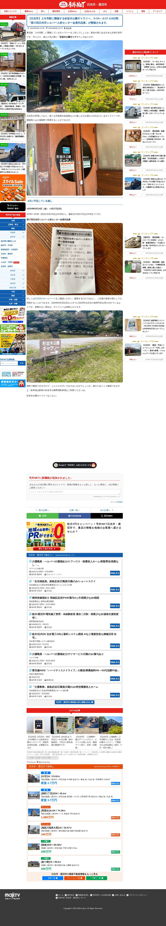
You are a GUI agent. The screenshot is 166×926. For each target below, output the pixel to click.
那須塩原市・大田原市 (9, 249)
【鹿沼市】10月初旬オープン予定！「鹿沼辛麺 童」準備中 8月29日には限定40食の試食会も (12, 106)
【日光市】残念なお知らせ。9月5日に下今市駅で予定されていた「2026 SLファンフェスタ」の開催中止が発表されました (154, 184)
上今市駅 (30, 758)
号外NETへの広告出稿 (102, 895)
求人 (43, 11)
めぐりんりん (44, 762)
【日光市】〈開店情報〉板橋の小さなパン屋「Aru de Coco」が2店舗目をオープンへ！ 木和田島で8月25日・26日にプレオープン (153, 136)
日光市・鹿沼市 (97, 4)
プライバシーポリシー (138, 895)
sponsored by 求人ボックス (65, 555)
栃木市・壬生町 (7, 245)
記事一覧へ (75, 510)
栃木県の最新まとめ (8, 241)
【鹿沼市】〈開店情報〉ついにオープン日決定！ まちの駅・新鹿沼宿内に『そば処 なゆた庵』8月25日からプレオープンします (154, 242)
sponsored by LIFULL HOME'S (106, 766)
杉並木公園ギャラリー (50, 758)
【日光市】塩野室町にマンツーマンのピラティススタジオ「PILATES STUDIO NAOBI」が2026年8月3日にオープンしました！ (154, 325)
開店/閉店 (56, 11)
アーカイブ (157, 11)
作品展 (37, 758)
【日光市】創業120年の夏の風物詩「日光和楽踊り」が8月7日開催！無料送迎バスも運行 (154, 158)
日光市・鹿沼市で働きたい (41, 555)
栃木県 (68, 28)
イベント (129, 11)
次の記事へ (105, 510)
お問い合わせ (119, 895)
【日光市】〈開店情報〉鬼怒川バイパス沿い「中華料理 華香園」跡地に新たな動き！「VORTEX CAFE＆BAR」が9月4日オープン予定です (154, 267)
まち (105, 11)
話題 (116, 11)
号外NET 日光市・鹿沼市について (72, 898)
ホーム (61, 895)
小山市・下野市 (10, 262)
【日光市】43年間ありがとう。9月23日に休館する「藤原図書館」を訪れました (12, 136)
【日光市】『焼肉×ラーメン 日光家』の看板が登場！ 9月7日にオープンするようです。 (12, 46)
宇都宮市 (4, 258)
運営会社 (70, 895)
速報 (143, 11)
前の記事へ (44, 510)
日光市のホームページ (45, 298)
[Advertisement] (145, 32)
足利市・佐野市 (7, 266)
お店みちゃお (89, 11)
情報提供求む (83, 895)
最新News (29, 11)
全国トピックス (10, 11)
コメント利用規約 (116, 502)
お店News (72, 11)
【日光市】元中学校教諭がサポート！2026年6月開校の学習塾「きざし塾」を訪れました (12, 76)
